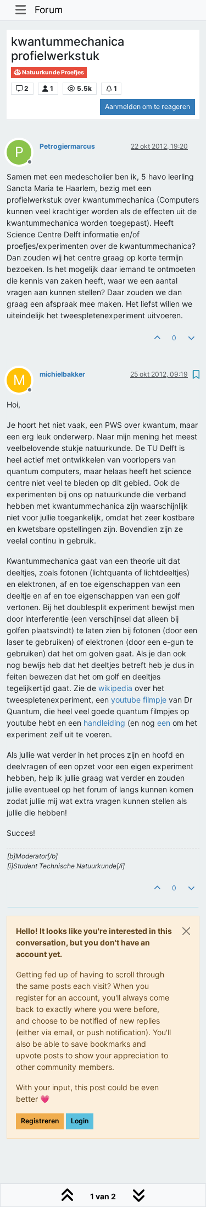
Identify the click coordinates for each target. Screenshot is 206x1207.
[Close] (186, 931)
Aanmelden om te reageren (147, 106)
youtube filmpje (138, 699)
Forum (49, 9)
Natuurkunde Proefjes (52, 72)
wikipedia (115, 688)
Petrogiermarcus (67, 146)
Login (79, 1121)
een (163, 722)
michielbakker (62, 374)
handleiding (104, 722)
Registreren (40, 1121)
